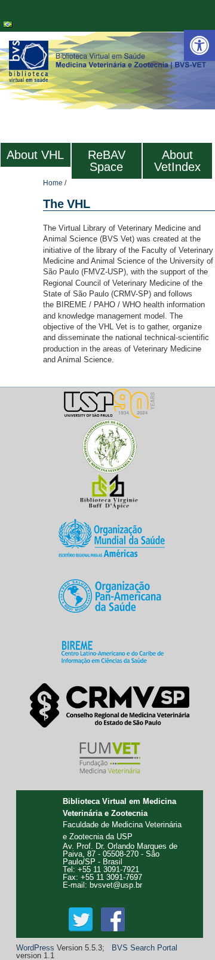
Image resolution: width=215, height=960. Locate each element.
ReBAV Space (106, 160)
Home (53, 183)
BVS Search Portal (144, 947)
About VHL (35, 154)
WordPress (35, 947)
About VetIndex (177, 160)
